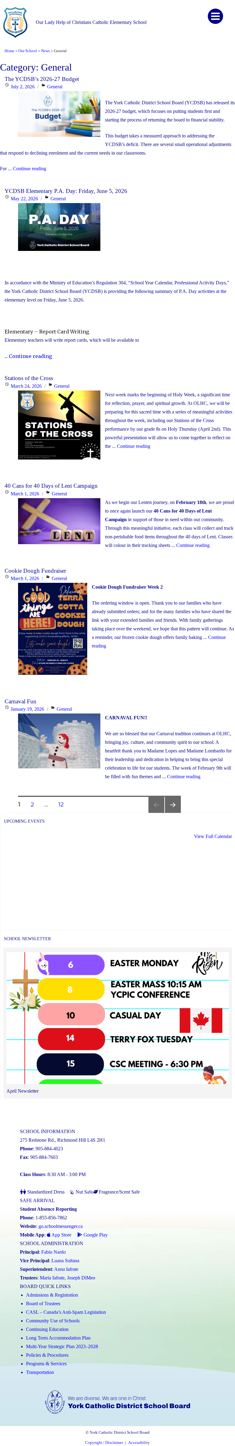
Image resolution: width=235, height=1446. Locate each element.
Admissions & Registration (52, 1295)
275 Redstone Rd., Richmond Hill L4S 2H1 (62, 1140)
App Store (60, 1234)
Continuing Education (47, 1329)
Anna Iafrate (66, 1269)
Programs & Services (46, 1363)
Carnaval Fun (20, 701)
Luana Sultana (65, 1260)
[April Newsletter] (117, 1019)
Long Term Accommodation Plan (58, 1337)
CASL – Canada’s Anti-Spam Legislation (66, 1312)
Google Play (95, 1234)
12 (63, 804)
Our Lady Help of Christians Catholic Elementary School (91, 22)
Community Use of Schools (53, 1320)
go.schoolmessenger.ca (61, 1226)
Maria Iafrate (52, 1277)
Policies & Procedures (47, 1355)
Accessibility (139, 1442)
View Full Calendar (213, 836)
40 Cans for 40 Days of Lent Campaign (51, 486)
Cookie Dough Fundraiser (35, 570)
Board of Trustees (43, 1303)
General (54, 86)
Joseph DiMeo (81, 1277)
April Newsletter (22, 1091)
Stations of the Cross (29, 378)
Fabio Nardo (53, 1252)
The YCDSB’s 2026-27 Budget (42, 79)
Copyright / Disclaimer (104, 1442)
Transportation (40, 1372)
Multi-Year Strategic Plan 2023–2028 (62, 1346)
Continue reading (29, 168)
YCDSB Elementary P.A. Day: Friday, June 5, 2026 (66, 191)
